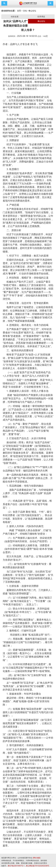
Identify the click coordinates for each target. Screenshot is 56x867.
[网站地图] (36, 858)
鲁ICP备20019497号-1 (16, 866)
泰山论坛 (32, 10)
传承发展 (14, 16)
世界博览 (41, 16)
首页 (19, 10)
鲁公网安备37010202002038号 (37, 866)
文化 (25, 10)
